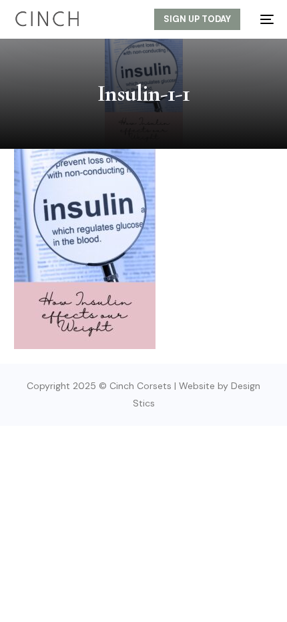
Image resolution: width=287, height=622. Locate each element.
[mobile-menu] (264, 19)
